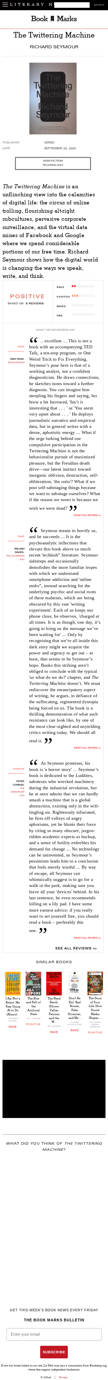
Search (99, 5)
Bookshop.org (98, 1365)
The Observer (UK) (17, 792)
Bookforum (16, 363)
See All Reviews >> (76, 948)
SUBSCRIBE (54, 1352)
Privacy (63, 1377)
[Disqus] (54, 1223)
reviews (35, 304)
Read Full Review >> (87, 515)
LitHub (47, 1377)
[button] (54, 1089)
